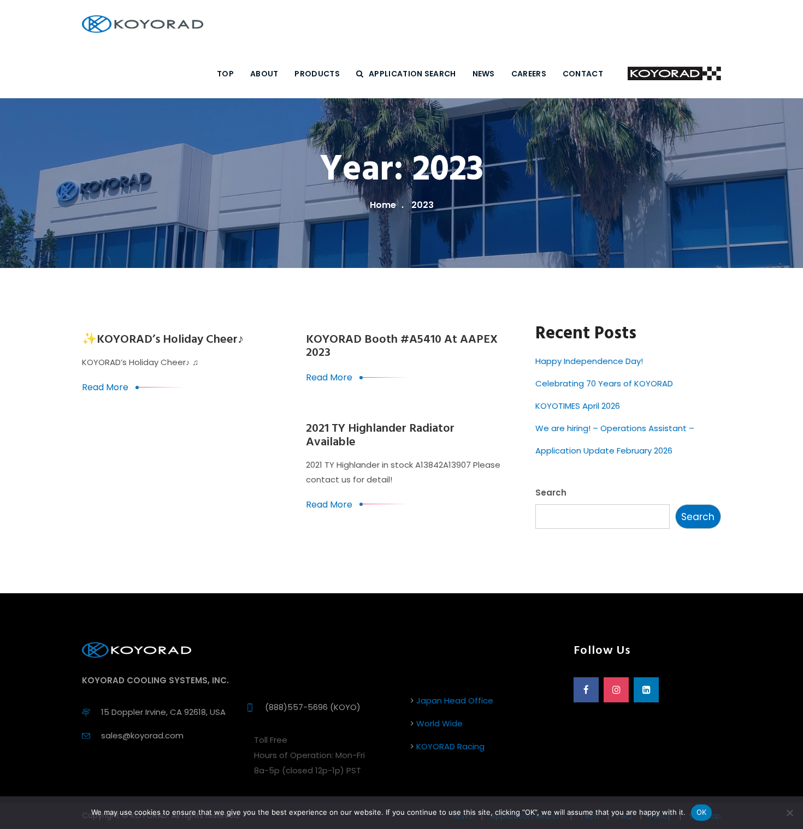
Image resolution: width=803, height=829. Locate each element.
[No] (789, 812)
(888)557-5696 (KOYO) (313, 707)
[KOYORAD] (142, 24)
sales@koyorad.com (142, 735)
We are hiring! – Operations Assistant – (614, 428)
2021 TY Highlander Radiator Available (380, 435)
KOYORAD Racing (450, 746)
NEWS (484, 73)
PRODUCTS (316, 73)
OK (701, 812)
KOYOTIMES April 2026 (577, 405)
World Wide (439, 723)
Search (550, 492)
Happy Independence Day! (589, 361)
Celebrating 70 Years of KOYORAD (604, 383)
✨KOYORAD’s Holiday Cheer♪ (163, 339)
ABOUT (264, 73)
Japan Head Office (454, 700)
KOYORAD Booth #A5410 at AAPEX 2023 (402, 346)
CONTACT (583, 73)
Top (225, 73)
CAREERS (528, 73)
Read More (105, 387)
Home (383, 205)
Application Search (412, 73)
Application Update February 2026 (603, 450)
